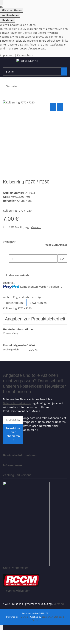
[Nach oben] (1, 627)
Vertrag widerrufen (18, 590)
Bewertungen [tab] (38, 303)
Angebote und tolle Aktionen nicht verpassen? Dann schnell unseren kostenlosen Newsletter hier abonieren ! (44, 424)
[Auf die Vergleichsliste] (53, 107)
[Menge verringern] (6, 258)
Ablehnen (7, 20)
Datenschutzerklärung (17, 403)
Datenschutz (25, 55)
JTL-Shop (23, 616)
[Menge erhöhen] (60, 267)
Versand (36, 227)
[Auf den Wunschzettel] (60, 107)
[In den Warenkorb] (6, 98)
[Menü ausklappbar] (7, 61)
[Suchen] (64, 71)
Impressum (7, 55)
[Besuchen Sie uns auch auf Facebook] (6, 597)
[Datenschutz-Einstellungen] (1, 2)
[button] (21, 455)
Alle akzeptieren (11, 10)
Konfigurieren (10, 15)
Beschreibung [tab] (15, 303)
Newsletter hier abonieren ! (13, 434)
